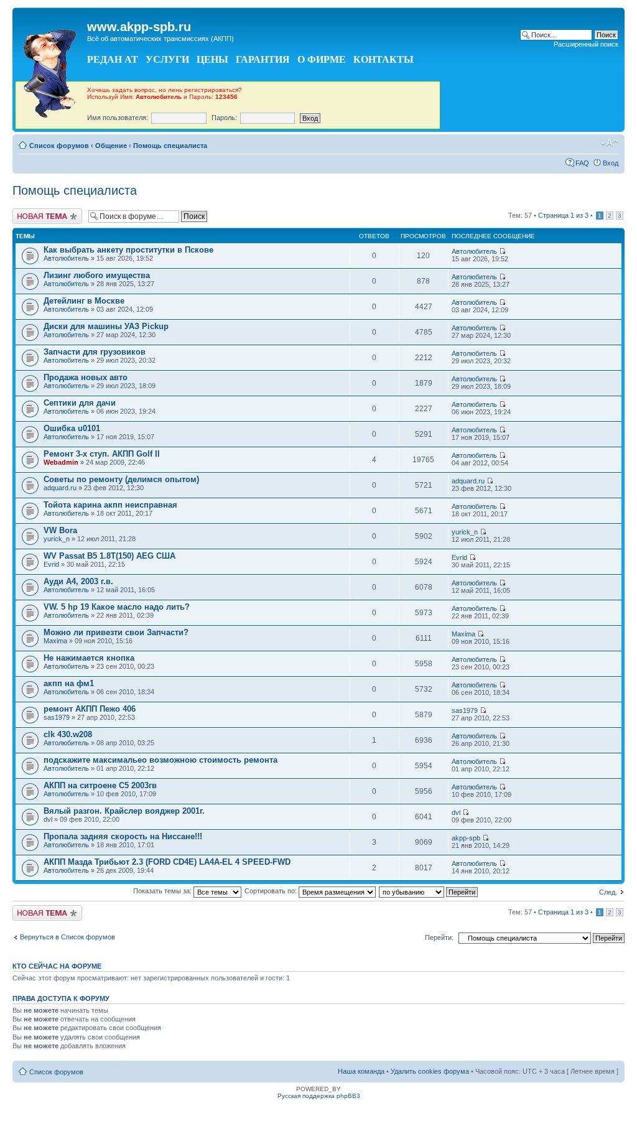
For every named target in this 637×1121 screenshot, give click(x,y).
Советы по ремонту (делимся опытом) (121, 479)
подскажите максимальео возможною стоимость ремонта (160, 760)
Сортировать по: (271, 891)
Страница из (563, 215)
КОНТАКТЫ (383, 59)
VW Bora (60, 530)
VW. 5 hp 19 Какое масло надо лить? (117, 607)
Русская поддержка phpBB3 (318, 1095)
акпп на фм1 (69, 683)
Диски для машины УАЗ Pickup (106, 326)
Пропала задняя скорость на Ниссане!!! (123, 836)
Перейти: (439, 937)
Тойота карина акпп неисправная (110, 504)
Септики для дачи (80, 402)
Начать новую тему (43, 212)
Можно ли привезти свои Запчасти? (116, 632)
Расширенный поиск (586, 44)
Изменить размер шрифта (609, 143)
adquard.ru (60, 487)
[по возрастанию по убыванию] (429, 891)
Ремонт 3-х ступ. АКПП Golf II (102, 453)
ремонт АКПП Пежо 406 (90, 709)
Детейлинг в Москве (84, 300)
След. (608, 892)
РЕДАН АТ (112, 59)
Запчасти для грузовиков (95, 351)
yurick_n (57, 538)
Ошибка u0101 (72, 428)
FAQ (582, 163)
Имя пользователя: (117, 117)
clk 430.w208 (68, 734)
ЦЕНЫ (212, 59)
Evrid (51, 564)
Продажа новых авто (86, 377)
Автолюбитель (66, 258)
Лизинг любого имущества (97, 275)
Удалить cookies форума (430, 1071)
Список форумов (59, 145)
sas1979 (57, 717)
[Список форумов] (51, 70)
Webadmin (61, 462)
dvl (48, 819)
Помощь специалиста (170, 145)
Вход (610, 163)
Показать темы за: (163, 891)
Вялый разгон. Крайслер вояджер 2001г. (124, 811)
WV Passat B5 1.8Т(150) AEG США (109, 555)
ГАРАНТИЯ (263, 59)
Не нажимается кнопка (89, 658)
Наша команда (361, 1071)
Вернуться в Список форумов (67, 937)
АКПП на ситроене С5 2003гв (100, 785)
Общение (111, 145)
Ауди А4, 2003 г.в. (78, 581)
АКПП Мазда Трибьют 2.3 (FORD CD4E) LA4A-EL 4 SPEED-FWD (167, 862)
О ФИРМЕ (321, 59)
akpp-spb (466, 838)
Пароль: (224, 117)
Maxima (55, 640)
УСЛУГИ (167, 59)
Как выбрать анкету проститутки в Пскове (128, 249)
